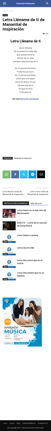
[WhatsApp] (6, 174)
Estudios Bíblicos (29, 423)
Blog (18, 423)
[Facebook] (15, 174)
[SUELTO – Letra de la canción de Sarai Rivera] (9, 225)
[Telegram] (32, 174)
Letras (11, 11)
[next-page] (8, 285)
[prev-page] (4, 285)
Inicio (5, 11)
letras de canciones (29, 99)
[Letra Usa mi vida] (9, 250)
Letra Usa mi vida (25, 247)
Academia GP (43, 423)
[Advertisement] (25, 129)
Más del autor (36, 203)
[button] (4, 3)
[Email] (41, 174)
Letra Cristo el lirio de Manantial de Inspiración (37, 192)
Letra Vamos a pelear (27, 235)
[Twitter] (24, 174)
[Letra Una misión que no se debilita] (9, 275)
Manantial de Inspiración (23, 158)
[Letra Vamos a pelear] (9, 238)
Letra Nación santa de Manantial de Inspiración (13, 192)
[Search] (47, 3)
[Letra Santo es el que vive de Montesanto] (9, 213)
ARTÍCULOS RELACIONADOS (15, 203)
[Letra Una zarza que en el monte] (9, 263)
